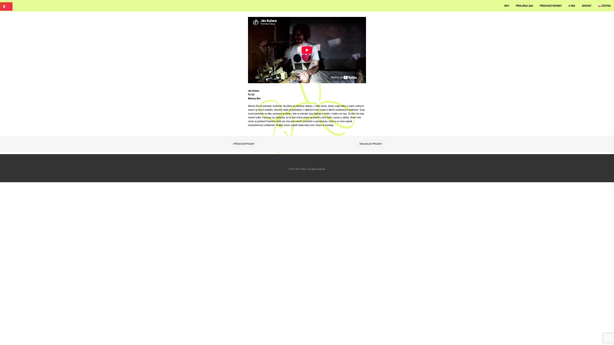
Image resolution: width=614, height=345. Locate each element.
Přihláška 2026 (524, 6)
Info (506, 6)
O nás (572, 6)
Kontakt (586, 6)
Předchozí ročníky (551, 6)
